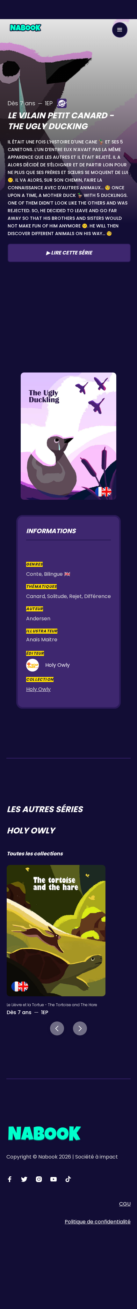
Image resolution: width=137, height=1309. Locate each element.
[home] (25, 27)
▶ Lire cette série (69, 252)
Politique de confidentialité (98, 1221)
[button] (119, 30)
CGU (125, 1204)
